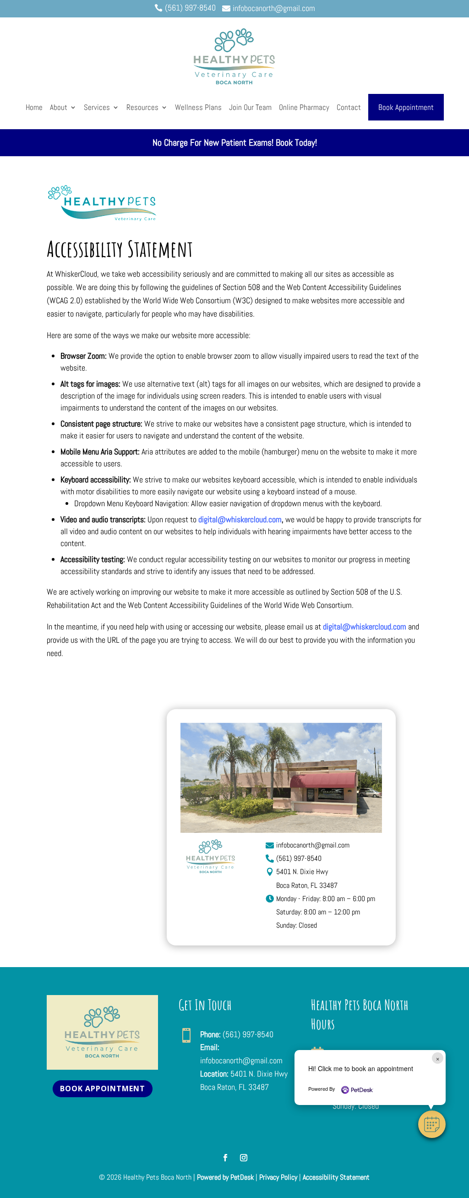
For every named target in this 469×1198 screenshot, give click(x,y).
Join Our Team (250, 107)
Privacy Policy (278, 1177)
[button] (432, 1124)
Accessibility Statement (336, 1177)
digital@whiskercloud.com (240, 519)
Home (34, 107)
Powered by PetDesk (225, 1177)
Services (97, 107)
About (58, 107)
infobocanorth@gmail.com (241, 1060)
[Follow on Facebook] (225, 1157)
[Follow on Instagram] (243, 1157)
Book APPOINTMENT (102, 1088)
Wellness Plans (198, 107)
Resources (142, 107)
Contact (349, 107)
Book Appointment (406, 107)
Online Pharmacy (304, 107)
